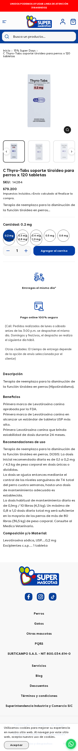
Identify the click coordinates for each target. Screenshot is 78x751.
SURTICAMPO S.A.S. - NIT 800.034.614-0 (39, 654)
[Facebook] (29, 597)
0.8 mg (22, 239)
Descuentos (39, 686)
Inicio (6, 50)
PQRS (39, 643)
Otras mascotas (39, 633)
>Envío (35, 193)
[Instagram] (41, 597)
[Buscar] (6, 36)
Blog (39, 676)
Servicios (39, 666)
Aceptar (16, 745)
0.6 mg (63, 235)
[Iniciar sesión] (63, 21)
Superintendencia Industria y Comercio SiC (39, 706)
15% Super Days (25, 50)
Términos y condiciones (39, 696)
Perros (39, 613)
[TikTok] (53, 597)
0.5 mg (49, 235)
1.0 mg (36, 239)
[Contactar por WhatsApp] (71, 744)
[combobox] (32, 36)
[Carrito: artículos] (73, 22)
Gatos (39, 623)
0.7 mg (9, 239)
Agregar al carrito (54, 251)
